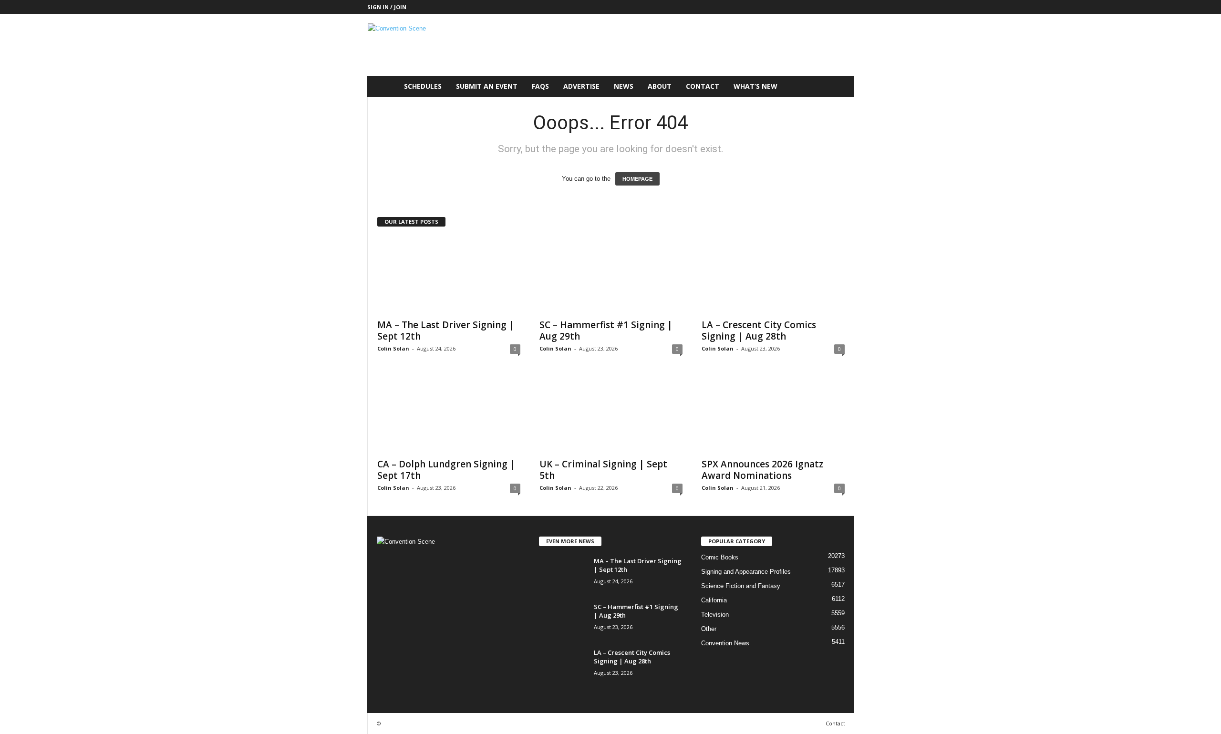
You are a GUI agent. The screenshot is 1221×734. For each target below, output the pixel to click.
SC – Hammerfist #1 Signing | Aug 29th (606, 330)
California (714, 600)
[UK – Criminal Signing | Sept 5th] (611, 414)
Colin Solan (393, 348)
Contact (702, 86)
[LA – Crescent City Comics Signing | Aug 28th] (773, 275)
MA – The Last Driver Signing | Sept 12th (445, 330)
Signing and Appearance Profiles (746, 571)
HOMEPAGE (637, 179)
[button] (839, 86)
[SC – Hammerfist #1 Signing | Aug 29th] (611, 275)
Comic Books (719, 557)
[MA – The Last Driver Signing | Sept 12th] (448, 275)
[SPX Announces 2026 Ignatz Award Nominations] (773, 414)
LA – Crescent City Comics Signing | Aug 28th (759, 330)
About (660, 86)
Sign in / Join (386, 6)
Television (715, 614)
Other (708, 628)
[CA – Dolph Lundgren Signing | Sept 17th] (448, 414)
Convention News (725, 643)
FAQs (540, 86)
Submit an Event (486, 86)
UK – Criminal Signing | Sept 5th (603, 470)
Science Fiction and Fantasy (740, 585)
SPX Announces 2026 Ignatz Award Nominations (762, 470)
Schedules (423, 86)
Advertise (581, 86)
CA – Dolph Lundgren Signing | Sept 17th (446, 470)
